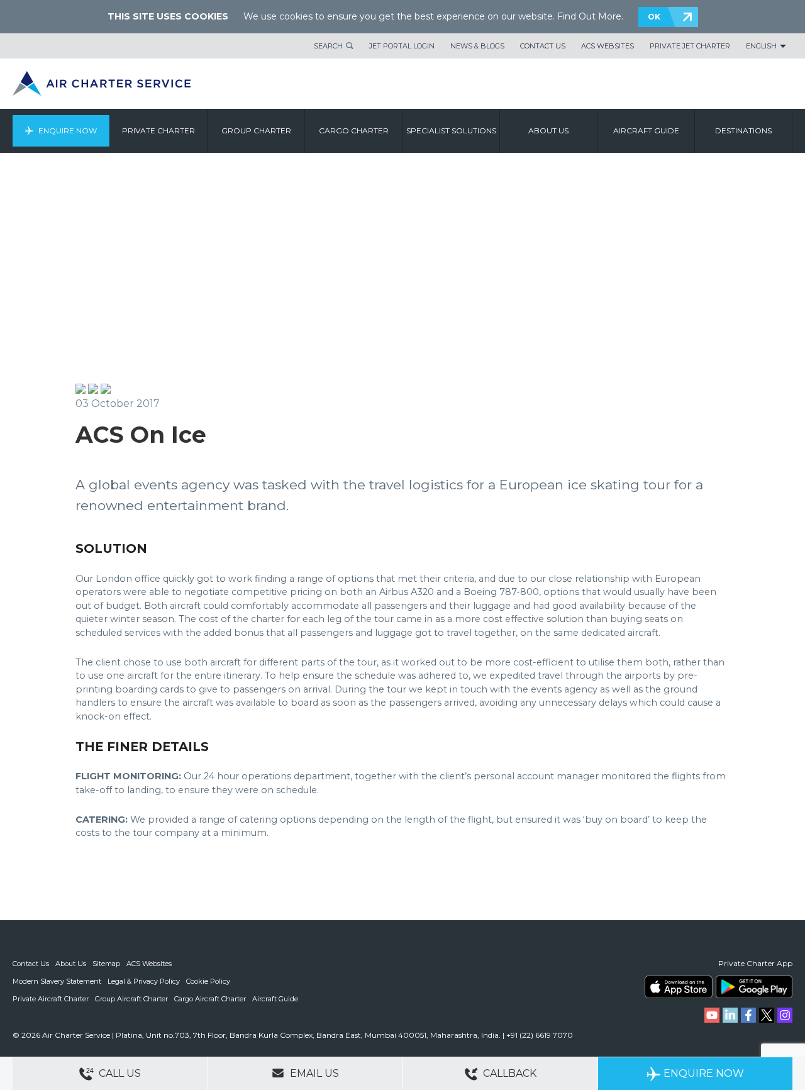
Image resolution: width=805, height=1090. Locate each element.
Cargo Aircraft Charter (210, 998)
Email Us (313, 1073)
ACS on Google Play (754, 987)
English (761, 46)
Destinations (743, 130)
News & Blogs (477, 46)
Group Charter (256, 130)
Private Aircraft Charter (51, 998)
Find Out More (589, 16)
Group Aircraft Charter (131, 998)
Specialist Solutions (451, 130)
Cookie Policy (208, 981)
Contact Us (542, 46)
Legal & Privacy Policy (144, 981)
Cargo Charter (354, 130)
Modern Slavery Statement (57, 981)
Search (328, 46)
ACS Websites (607, 46)
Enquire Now (67, 130)
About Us (70, 963)
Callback (508, 1073)
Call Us (118, 1073)
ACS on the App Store (679, 987)
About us (548, 130)
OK (654, 16)
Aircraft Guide (646, 130)
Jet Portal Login (402, 46)
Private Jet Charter (690, 46)
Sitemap (106, 963)
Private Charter (158, 130)
